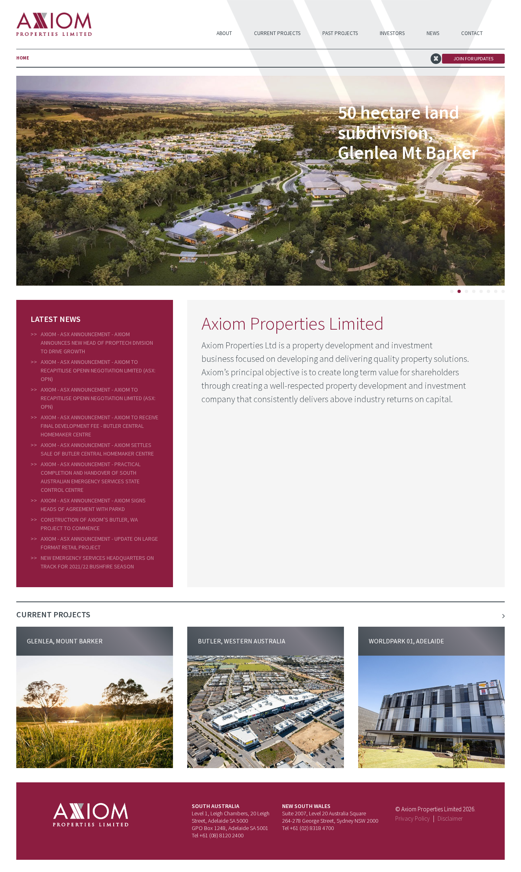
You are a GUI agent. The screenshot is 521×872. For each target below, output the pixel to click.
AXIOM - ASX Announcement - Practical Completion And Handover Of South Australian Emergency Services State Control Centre (90, 476)
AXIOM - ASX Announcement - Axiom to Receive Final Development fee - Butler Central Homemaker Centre (99, 426)
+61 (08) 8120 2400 (221, 835)
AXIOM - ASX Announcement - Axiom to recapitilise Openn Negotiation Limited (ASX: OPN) (98, 370)
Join (473, 58)
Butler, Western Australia (241, 641)
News (433, 33)
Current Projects (277, 33)
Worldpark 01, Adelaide (406, 641)
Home (22, 58)
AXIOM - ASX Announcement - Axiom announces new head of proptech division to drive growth (97, 342)
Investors (392, 33)
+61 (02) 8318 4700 (312, 828)
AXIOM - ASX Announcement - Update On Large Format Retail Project (99, 543)
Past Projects (340, 33)
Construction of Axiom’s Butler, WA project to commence (89, 524)
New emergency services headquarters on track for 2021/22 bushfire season (97, 562)
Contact (472, 33)
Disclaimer (450, 818)
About (224, 33)
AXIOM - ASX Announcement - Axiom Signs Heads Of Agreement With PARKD (93, 505)
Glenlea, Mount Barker (65, 641)
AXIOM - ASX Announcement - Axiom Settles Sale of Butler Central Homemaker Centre (97, 449)
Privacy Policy (412, 818)
